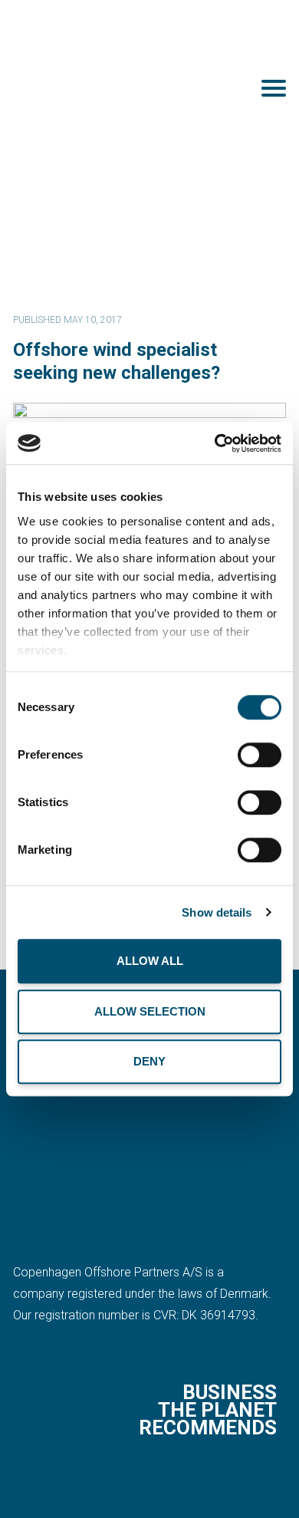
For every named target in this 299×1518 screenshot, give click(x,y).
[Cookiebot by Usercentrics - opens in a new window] (215, 443)
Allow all (150, 960)
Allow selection (149, 1011)
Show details (216, 912)
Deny (149, 1061)
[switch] (259, 755)
